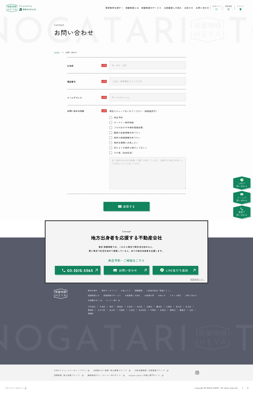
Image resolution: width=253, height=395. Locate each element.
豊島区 (182, 310)
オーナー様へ (111, 300)
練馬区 (173, 310)
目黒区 (122, 310)
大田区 (132, 310)
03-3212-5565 (80, 271)
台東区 (149, 307)
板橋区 (91, 313)
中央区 (102, 307)
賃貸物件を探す (113, 7)
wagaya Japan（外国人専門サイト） (145, 375)
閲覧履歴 (138, 290)
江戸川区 (101, 310)
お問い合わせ (202, 7)
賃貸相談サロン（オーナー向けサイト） (104, 375)
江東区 (169, 307)
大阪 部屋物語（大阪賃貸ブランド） (150, 370)
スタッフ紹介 (175, 295)
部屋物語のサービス (151, 7)
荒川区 (179, 307)
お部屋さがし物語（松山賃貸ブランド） (110, 370)
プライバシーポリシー (14, 388)
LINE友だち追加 (177, 270)
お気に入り (126, 290)
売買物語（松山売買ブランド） (67, 375)
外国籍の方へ (93, 300)
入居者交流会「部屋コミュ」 (158, 290)
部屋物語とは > (197, 279)
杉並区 (163, 310)
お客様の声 (149, 295)
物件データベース (109, 290)
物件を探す (93, 290)
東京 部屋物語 (12, 8)
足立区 (188, 307)
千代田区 (92, 307)
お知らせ (188, 7)
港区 (111, 307)
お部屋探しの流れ (173, 7)
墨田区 (159, 307)
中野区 (153, 310)
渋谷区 (140, 307)
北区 (191, 310)
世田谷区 (142, 310)
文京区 (130, 307)
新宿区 (120, 307)
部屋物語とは (132, 7)
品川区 (112, 310)
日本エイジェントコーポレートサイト (70, 370)
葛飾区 (91, 310)
